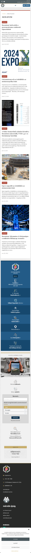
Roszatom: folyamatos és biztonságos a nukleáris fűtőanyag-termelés (15, 237)
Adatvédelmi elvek (7, 518)
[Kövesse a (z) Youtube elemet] (4, 1)
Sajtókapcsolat (7, 510)
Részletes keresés (15, 420)
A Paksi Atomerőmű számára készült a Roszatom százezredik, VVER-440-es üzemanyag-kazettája (15, 134)
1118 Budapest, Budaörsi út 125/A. (13, 482)
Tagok (6, 407)
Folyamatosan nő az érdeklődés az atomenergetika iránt (14, 80)
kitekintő (5, 22)
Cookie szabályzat (14, 550)
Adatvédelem (6, 489)
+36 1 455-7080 (8, 479)
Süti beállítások (16, 547)
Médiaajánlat (6, 515)
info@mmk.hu (8, 475)
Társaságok (7, 410)
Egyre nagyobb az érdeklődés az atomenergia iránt (13, 187)
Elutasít (16, 543)
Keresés (15, 417)
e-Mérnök (27, 5)
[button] (28, 529)
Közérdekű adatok (7, 492)
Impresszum (6, 513)
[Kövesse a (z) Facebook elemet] (2, 1)
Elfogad (15, 539)
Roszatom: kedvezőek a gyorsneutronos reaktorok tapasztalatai (11, 27)
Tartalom (7, 413)
